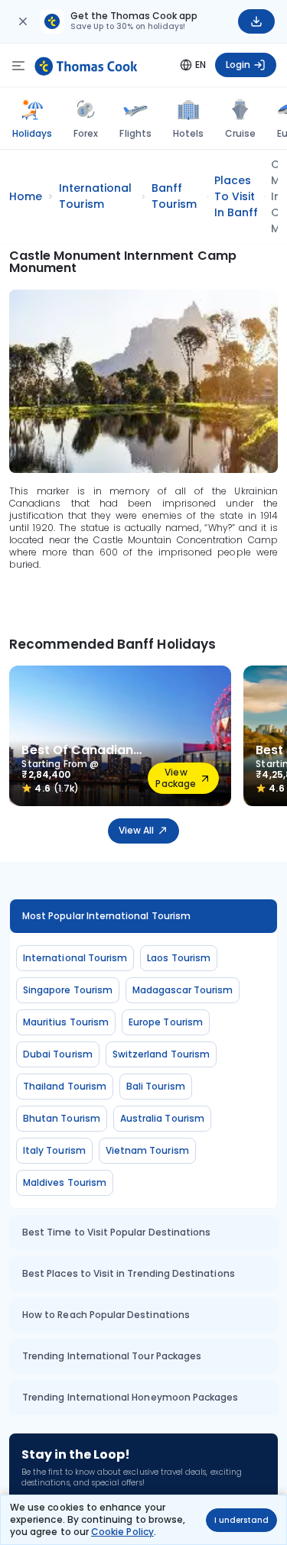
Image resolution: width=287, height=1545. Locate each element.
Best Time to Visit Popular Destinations (116, 1232)
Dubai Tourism (58, 1054)
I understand (241, 1520)
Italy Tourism (54, 1150)
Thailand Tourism (64, 1086)
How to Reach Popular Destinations (106, 1314)
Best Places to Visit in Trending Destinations (128, 1273)
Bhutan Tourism (61, 1118)
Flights (135, 133)
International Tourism (75, 957)
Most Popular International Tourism (106, 915)
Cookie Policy (122, 1531)
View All (136, 830)
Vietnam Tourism (147, 1150)
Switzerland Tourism (161, 1054)
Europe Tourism (166, 1021)
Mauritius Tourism (66, 1021)
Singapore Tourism (68, 989)
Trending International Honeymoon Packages (130, 1397)
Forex (85, 133)
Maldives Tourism (64, 1182)
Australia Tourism (162, 1118)
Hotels (188, 133)
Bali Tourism (155, 1086)
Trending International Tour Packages (111, 1355)
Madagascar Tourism (182, 989)
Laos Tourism (178, 957)
